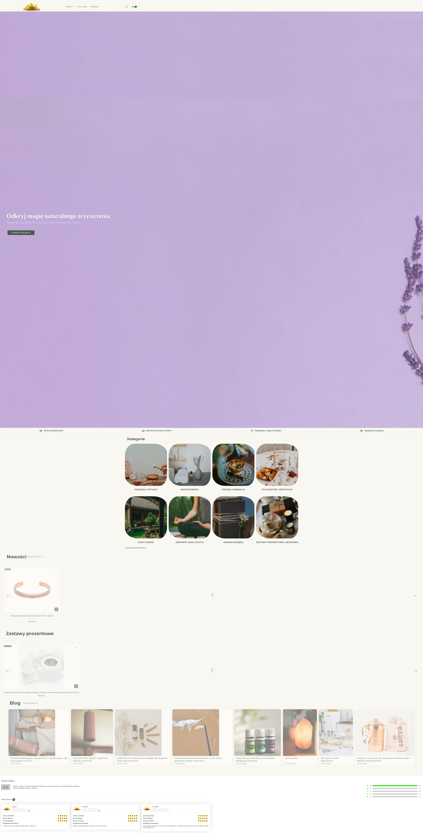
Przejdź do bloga (29, 703)
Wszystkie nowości (34, 556)
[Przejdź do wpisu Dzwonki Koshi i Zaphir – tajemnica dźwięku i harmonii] (92, 732)
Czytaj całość (15, 763)
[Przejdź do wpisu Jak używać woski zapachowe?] (336, 732)
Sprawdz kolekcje (21, 233)
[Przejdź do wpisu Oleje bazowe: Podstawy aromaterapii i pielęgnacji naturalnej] (257, 732)
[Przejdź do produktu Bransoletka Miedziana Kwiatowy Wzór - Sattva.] (32, 590)
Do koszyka (56, 609)
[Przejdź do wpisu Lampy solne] (300, 732)
